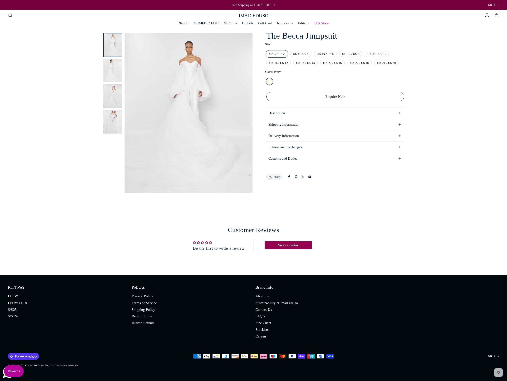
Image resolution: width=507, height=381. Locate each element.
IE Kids (247, 23)
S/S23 (12, 310)
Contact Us (263, 310)
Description (276, 113)
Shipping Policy (143, 310)
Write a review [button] (288, 245)
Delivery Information (283, 136)
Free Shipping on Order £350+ (251, 5)
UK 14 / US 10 (376, 53)
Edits (302, 23)
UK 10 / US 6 (325, 53)
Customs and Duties (282, 158)
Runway (283, 23)
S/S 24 (13, 316)
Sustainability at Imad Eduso (276, 303)
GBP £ (491, 5)
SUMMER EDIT (206, 23)
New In (183, 23)
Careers (261, 336)
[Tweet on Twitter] (302, 176)
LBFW (13, 296)
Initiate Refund (143, 323)
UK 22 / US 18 (359, 62)
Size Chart (263, 323)
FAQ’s (260, 316)
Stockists (262, 330)
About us (262, 296)
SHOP (229, 23)
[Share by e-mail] (309, 176)
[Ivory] (269, 82)
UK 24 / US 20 (386, 62)
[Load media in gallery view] (112, 45)
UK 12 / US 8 (350, 53)
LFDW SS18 (17, 303)
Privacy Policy (142, 296)
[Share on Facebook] (289, 176)
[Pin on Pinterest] (296, 176)
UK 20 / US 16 (332, 62)
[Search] (10, 15)
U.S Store (321, 23)
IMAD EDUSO (253, 15)
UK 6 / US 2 (277, 53)
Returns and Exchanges (285, 147)
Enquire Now (335, 97)
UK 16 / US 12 (278, 62)
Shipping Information (283, 124)
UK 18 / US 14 (305, 62)
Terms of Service (144, 303)
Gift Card (265, 23)
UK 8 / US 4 (301, 53)
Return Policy (142, 316)
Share (277, 176)
